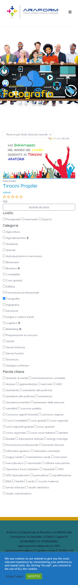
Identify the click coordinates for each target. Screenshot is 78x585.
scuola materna (48, 481)
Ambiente (12, 244)
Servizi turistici (15, 353)
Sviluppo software (17, 365)
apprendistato (28, 384)
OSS (61, 469)
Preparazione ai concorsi (21, 335)
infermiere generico (18, 451)
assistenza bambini (18, 402)
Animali (10, 250)
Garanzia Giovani (53, 445)
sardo (31, 481)
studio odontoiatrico (19, 493)
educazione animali (31, 439)
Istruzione (12, 311)
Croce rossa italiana (42, 432)
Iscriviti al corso (39, 207)
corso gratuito (46, 426)
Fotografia (13, 298)
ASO (59, 384)
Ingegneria (12, 304)
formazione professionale (22, 445)
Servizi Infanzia (15, 347)
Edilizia (10, 286)
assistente (12, 390)
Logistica (11, 323)
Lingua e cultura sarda (20, 317)
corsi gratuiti (38, 420)
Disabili (10, 439)
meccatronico (14, 463)
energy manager (57, 439)
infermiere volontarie (47, 451)
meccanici (61, 457)
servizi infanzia (15, 487)
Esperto (47, 219)
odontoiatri (34, 463)
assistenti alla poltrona (20, 396)
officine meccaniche (57, 463)
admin (7, 192)
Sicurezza (12, 359)
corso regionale (16, 432)
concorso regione (53, 414)
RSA (8, 481)
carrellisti (11, 408)
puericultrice (40, 475)
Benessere (12, 262)
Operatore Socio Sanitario (22, 469)
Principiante (13, 219)
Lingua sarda (14, 457)
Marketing (12, 329)
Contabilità (13, 274)
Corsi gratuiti (14, 280)
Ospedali (48, 469)
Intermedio (31, 219)
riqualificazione (61, 475)
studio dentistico (39, 487)
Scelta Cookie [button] (14, 576)
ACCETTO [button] (34, 576)
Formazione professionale (22, 292)
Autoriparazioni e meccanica (24, 256)
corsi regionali (59, 420)
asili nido (46, 384)
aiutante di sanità (17, 378)
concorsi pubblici (31, 408)
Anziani (10, 384)
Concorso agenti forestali (22, 414)
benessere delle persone (49, 402)
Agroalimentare (16, 238)
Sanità (10, 341)
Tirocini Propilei (20, 186)
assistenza (45, 396)
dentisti (63, 432)
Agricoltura (13, 232)
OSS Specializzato (17, 475)
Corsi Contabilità (16, 420)
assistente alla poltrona (37, 390)
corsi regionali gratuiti (19, 426)
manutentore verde (39, 457)
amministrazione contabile (48, 378)
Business (11, 268)
